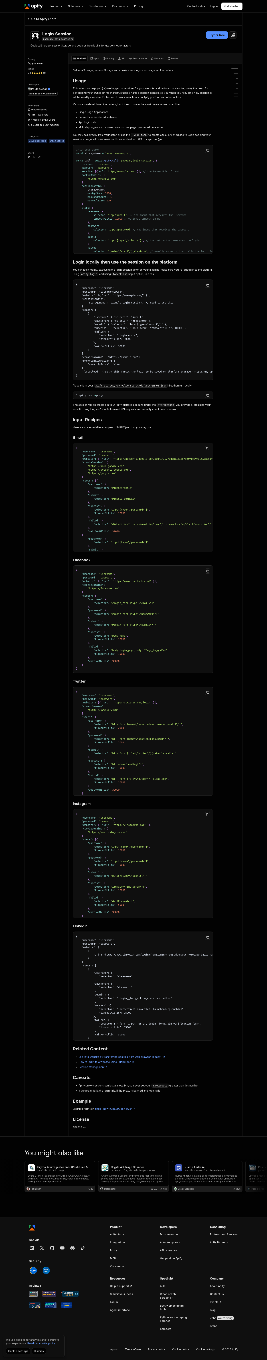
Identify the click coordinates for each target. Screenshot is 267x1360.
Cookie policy (180, 1349)
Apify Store (117, 1234)
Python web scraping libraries (173, 1319)
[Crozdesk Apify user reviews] (66, 1305)
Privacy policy (156, 1349)
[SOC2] (46, 1270)
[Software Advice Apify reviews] (49, 1294)
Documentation (169, 1234)
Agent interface (120, 1310)
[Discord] (72, 1248)
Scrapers (165, 1328)
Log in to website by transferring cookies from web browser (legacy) (120, 1056)
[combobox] (232, 35)
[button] (124, 1227)
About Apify (217, 1286)
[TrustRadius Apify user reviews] (50, 1305)
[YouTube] (62, 1248)
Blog (213, 1310)
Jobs (221, 1317)
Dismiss (39, 1351)
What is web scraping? (168, 1295)
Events (214, 1302)
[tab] (79, 58)
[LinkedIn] (32, 1248)
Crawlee (115, 1266)
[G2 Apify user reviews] (35, 1305)
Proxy (113, 1250)
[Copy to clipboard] (207, 150)
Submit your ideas (121, 1294)
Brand (213, 1325)
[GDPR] (33, 1270)
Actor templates (170, 1242)
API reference (168, 1250)
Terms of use (133, 1349)
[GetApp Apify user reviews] (33, 1294)
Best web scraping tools (172, 1307)
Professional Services (224, 1234)
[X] (42, 1248)
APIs (162, 1286)
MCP (113, 1258)
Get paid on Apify (171, 1258)
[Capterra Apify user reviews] (70, 1294)
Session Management (91, 1066)
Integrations (118, 1242)
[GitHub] (52, 1248)
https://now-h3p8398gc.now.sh (113, 1108)
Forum (114, 1302)
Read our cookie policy (41, 1343)
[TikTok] (83, 1248)
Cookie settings (205, 1349)
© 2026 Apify (230, 1349)
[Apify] (34, 6)
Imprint (114, 1349)
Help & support (119, 1286)
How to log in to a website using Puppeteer (105, 1061)
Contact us (217, 1294)
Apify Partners (219, 1242)
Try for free (217, 35)
